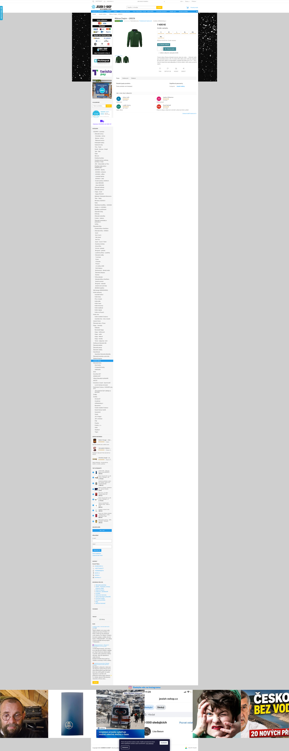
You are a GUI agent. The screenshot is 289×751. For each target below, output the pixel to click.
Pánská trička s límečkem (101, 228)
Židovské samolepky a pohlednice (101, 221)
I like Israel (98, 237)
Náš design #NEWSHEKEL (100, 290)
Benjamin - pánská (100, 250)
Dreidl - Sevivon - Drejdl (101, 149)
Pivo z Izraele (98, 299)
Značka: (159, 21)
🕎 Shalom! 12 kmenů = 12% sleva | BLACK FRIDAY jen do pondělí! (100, 645)
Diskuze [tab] (133, 78)
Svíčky (96, 224)
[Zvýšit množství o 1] (162, 48)
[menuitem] (98, 11)
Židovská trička (97, 226)
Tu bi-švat (98, 257)
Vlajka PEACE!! (99, 194)
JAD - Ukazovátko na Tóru (102, 164)
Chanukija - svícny (100, 136)
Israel (96, 233)
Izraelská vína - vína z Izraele (102, 319)
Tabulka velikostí (164, 44)
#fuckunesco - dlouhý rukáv (102, 270)
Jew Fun (97, 239)
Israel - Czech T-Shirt (100, 241)
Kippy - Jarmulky (97, 325)
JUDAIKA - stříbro (100, 174)
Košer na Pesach (99, 312)
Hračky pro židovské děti (99, 343)
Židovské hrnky (99, 211)
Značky (95, 396)
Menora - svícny (99, 138)
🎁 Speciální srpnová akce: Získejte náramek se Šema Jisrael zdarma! (100, 664)
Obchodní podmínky (143, 1)
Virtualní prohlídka (100, 600)
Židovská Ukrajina (100, 272)
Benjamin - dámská (100, 283)
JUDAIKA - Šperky (100, 169)
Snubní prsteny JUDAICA (102, 180)
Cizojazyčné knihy (100, 367)
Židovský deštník (97, 345)
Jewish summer (99, 281)
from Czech (98, 235)
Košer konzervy (99, 305)
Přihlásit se (97, 550)
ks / (102, 530)
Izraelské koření (99, 294)
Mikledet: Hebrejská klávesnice (103, 196)
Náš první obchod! (100, 603)
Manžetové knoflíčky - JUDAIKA (103, 205)
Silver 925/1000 (100, 185)
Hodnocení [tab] (125, 78)
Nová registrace (96, 553)
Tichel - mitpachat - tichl (101, 341)
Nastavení (125, 747)
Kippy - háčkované (100, 332)
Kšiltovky (97, 327)
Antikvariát (97, 369)
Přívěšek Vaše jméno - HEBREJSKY (101, 166)
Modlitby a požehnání (100, 209)
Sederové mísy (99, 144)
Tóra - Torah (98, 147)
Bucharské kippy (99, 330)
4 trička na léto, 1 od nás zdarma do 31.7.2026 (100, 627)
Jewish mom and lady (101, 285)
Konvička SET (97, 374)
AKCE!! (95, 380)
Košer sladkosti (99, 307)
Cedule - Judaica (99, 218)
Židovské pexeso (99, 189)
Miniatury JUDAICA (100, 200)
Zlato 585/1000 (100, 183)
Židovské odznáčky (100, 216)
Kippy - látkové (99, 336)
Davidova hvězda (99, 244)
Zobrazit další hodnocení (189, 113)
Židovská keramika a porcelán (101, 356)
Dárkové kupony (97, 358)
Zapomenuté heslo (97, 555)
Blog (97, 601)
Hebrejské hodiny (99, 142)
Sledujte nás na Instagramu (146, 687)
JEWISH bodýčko (99, 288)
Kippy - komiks (99, 338)
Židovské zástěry (97, 349)
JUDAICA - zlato (99, 178)
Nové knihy (98, 365)
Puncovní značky (100, 598)
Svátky (95, 394)
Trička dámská (99, 277)
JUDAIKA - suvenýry (98, 131)
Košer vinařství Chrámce (101, 316)
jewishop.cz (98, 577)
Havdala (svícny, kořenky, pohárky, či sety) (101, 161)
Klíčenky (97, 213)
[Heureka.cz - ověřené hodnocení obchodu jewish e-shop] (102, 114)
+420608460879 (99, 570)
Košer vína (96, 314)
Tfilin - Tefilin (98, 198)
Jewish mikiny (97, 360)
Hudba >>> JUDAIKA (100, 207)
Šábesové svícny (99, 140)
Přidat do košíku (170, 49)
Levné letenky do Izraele (101, 385)
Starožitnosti (96, 352)
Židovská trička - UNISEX (101, 230)
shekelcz (97, 575)
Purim (97, 259)
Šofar (96, 153)
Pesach (98, 263)
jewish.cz (97, 573)
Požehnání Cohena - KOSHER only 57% (102, 388)
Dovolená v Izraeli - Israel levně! (101, 382)
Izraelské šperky (100, 176)
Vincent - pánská (99, 248)
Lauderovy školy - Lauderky (102, 252)
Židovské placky (97, 347)
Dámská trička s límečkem (102, 279)
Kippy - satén (98, 334)
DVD (94, 371)
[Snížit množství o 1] (162, 50)
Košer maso (98, 303)
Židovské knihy (97, 363)
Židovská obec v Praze (99, 323)
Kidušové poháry (99, 158)
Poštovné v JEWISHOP (102, 591)
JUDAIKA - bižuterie (100, 172)
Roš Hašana (99, 268)
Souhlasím (164, 742)
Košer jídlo (97, 301)
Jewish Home (97, 321)
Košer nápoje (98, 310)
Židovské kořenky (99, 187)
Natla (96, 202)
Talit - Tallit (97, 151)
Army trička (98, 246)
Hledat (159, 7)
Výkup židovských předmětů (100, 378)
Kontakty (98, 593)
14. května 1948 (100, 266)
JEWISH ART (97, 376)
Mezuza (97, 156)
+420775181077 (99, 568)
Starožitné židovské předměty (103, 354)
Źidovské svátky (99, 255)
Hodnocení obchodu (101, 595)
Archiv (95, 682)
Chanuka (98, 261)
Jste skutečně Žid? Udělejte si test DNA (103, 391)
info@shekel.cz (99, 566)
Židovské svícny (99, 133)
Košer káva (98, 296)
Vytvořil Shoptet (192, 747)
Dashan (97, 274)
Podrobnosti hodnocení (145, 21)
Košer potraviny (97, 292)
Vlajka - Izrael (98, 191)
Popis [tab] (117, 78)
